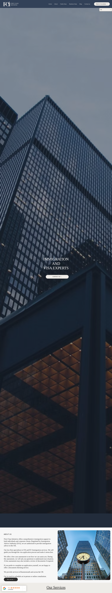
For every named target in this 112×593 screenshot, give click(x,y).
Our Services (56, 587)
